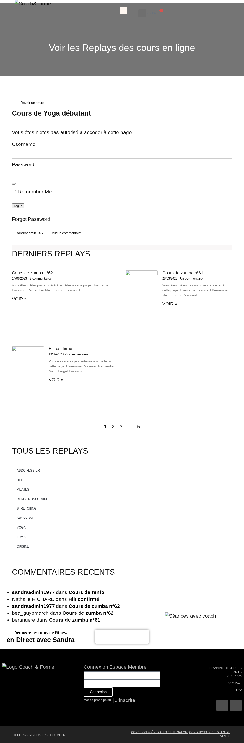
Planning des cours (225, 668)
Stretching (26, 508)
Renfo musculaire (32, 499)
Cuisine (23, 546)
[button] (123, 10)
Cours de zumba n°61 (182, 272)
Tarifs (237, 672)
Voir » (19, 298)
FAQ (239, 689)
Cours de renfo (86, 592)
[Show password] (14, 184)
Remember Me (34, 191)
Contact (235, 683)
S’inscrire (124, 700)
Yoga (21, 527)
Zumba (22, 537)
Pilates (23, 489)
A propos (234, 676)
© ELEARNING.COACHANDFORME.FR (39, 735)
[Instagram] (236, 705)
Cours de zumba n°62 (32, 272)
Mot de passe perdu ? (98, 700)
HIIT (20, 480)
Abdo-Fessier (28, 470)
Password (23, 164)
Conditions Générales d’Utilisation (159, 732)
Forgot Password (31, 219)
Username (24, 144)
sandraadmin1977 (33, 592)
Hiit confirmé (60, 348)
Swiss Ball (26, 518)
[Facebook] (222, 705)
